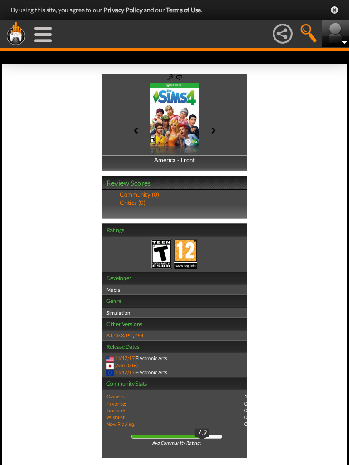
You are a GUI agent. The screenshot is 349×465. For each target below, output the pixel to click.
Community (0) (139, 194)
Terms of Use (183, 10)
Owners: (115, 396)
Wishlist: (116, 417)
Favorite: (116, 403)
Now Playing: (120, 424)
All (109, 335)
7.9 (202, 433)
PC (129, 335)
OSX (119, 335)
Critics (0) (132, 202)
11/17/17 (125, 358)
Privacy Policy (123, 10)
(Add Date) (126, 365)
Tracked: (115, 410)
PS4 (139, 335)
